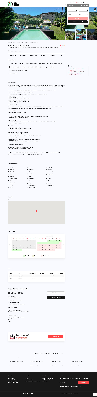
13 (30, 243)
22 (13, 247)
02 (16, 240)
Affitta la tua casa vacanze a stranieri (32, 381)
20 (30, 245)
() (79, 2)
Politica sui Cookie (45, 381)
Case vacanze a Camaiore (77, 361)
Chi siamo (27, 378)
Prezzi (61, 55)
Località (43, 55)
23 (16, 247)
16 (16, 245)
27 (30, 247)
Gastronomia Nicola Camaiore (75, 74)
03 (56, 240)
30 (16, 249)
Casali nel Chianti (74, 357)
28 (45, 249)
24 (56, 247)
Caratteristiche (33, 55)
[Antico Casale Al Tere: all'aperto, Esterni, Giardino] (70, 34)
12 (27, 243)
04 (23, 240)
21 (45, 247)
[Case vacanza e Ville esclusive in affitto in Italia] (13, 3)
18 (23, 245)
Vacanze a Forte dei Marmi (56, 361)
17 (56, 245)
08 (13, 243)
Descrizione (22, 55)
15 (13, 245)
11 (23, 243)
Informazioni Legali (28, 379)
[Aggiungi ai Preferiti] (95, 9)
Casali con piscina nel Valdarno (36, 357)
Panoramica (13, 55)
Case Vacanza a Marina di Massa (57, 357)
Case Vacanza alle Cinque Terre (16, 361)
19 (27, 245)
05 (27, 240)
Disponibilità (52, 55)
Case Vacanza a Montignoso (15, 357)
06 (30, 240)
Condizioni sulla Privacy (46, 379)
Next (63, 245)
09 (16, 243)
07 (45, 243)
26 (27, 247)
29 (13, 249)
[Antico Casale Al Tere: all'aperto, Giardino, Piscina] (32, 23)
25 (23, 247)
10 (56, 243)
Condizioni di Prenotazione (56, 297)
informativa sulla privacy (76, 386)
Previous (9, 245)
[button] (72, 2)
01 (13, 240)
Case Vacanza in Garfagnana (36, 361)
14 (45, 245)
